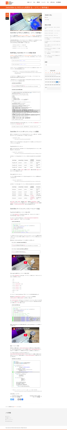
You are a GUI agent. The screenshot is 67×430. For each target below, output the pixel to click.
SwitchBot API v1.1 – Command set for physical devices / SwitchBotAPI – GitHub (25, 71)
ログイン (15, 406)
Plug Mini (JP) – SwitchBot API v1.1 (18, 152)
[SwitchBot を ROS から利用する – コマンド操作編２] (26, 22)
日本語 (48, 19)
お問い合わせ (52, 2)
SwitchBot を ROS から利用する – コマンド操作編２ (26, 33)
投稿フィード (9, 417)
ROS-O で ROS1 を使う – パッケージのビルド (53, 30)
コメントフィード (10, 419)
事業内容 (38, 2)
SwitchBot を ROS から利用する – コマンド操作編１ (26, 35)
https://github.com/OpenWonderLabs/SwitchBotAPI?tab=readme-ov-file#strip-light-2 (28, 181)
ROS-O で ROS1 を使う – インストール (52, 33)
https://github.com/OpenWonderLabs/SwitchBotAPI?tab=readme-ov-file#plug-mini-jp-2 (28, 153)
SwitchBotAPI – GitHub (16, 137)
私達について (29, 2)
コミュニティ (43, 2)
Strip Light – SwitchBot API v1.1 (18, 180)
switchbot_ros (12, 55)
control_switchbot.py (28, 55)
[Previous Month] (46, 70)
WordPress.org (9, 421)
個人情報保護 (58, 2)
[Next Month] (59, 70)
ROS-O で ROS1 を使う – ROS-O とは (52, 35)
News (34, 2)
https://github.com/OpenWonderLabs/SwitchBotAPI (22, 139)
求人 (48, 2)
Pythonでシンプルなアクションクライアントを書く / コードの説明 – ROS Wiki (25, 389)
